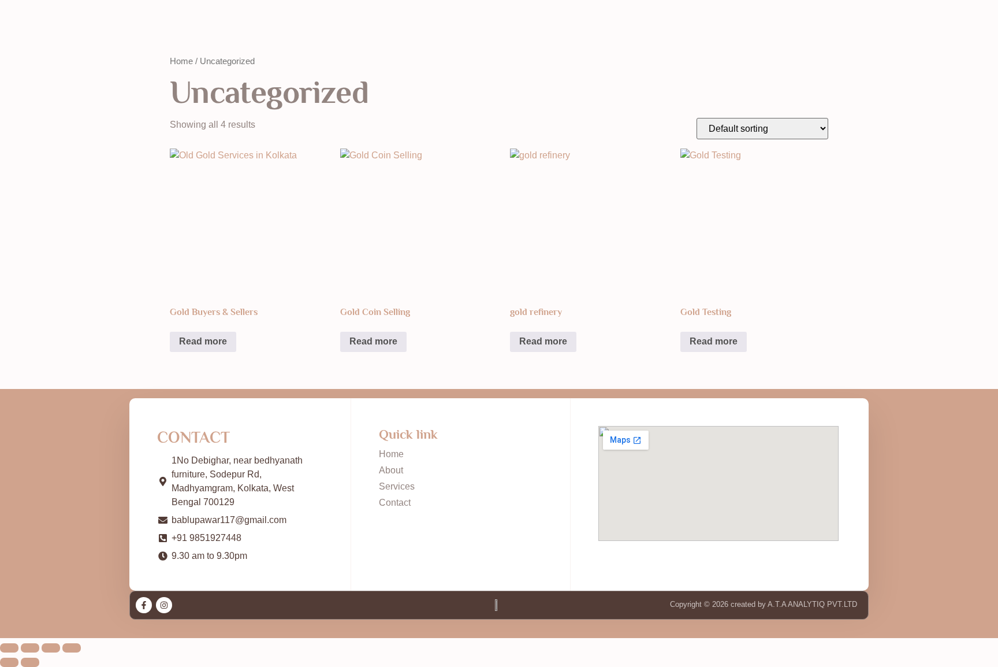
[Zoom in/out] (9, 648)
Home (181, 61)
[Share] (51, 648)
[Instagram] (164, 605)
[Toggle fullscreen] (30, 648)
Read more (203, 341)
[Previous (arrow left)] (9, 662)
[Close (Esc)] (71, 648)
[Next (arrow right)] (30, 662)
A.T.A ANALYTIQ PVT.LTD (811, 604)
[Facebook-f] (144, 605)
